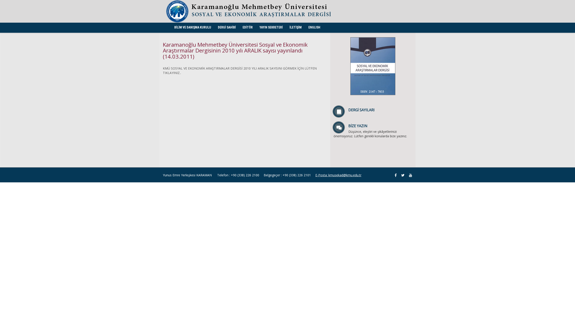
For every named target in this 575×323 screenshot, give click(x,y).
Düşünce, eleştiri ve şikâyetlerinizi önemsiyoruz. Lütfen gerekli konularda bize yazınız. (370, 130)
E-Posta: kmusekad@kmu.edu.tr (338, 175)
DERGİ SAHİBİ (227, 27)
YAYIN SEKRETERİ (271, 27)
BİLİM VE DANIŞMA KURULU (192, 27)
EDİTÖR (248, 27)
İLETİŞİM (296, 27)
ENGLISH (314, 27)
